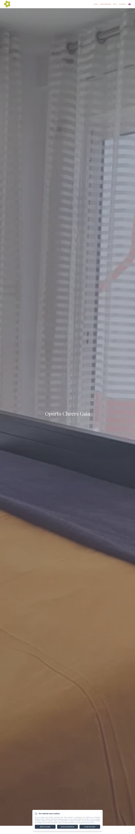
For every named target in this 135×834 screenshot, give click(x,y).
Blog (115, 4)
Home (96, 4)
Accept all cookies (89, 826)
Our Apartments (105, 4)
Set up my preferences (67, 826)
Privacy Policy (90, 822)
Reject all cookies (45, 826)
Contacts (122, 4)
